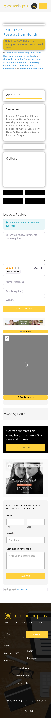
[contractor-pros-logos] (15, 4)
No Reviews (23, 589)
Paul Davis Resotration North (20, 32)
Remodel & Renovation (31, 68)
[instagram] (31, 711)
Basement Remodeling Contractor (24, 52)
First (8, 527)
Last (29, 527)
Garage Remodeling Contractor (18, 59)
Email (10, 533)
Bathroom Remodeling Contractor (20, 55)
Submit (25, 575)
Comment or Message (18, 548)
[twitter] (26, 711)
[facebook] (21, 711)
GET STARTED (37, 634)
